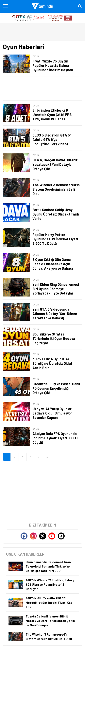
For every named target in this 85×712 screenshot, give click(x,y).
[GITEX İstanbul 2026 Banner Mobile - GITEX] (42, 18)
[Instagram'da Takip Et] (33, 536)
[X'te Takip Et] (42, 536)
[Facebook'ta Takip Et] (24, 536)
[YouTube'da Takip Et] (51, 536)
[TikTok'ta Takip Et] (61, 536)
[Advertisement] (42, 88)
